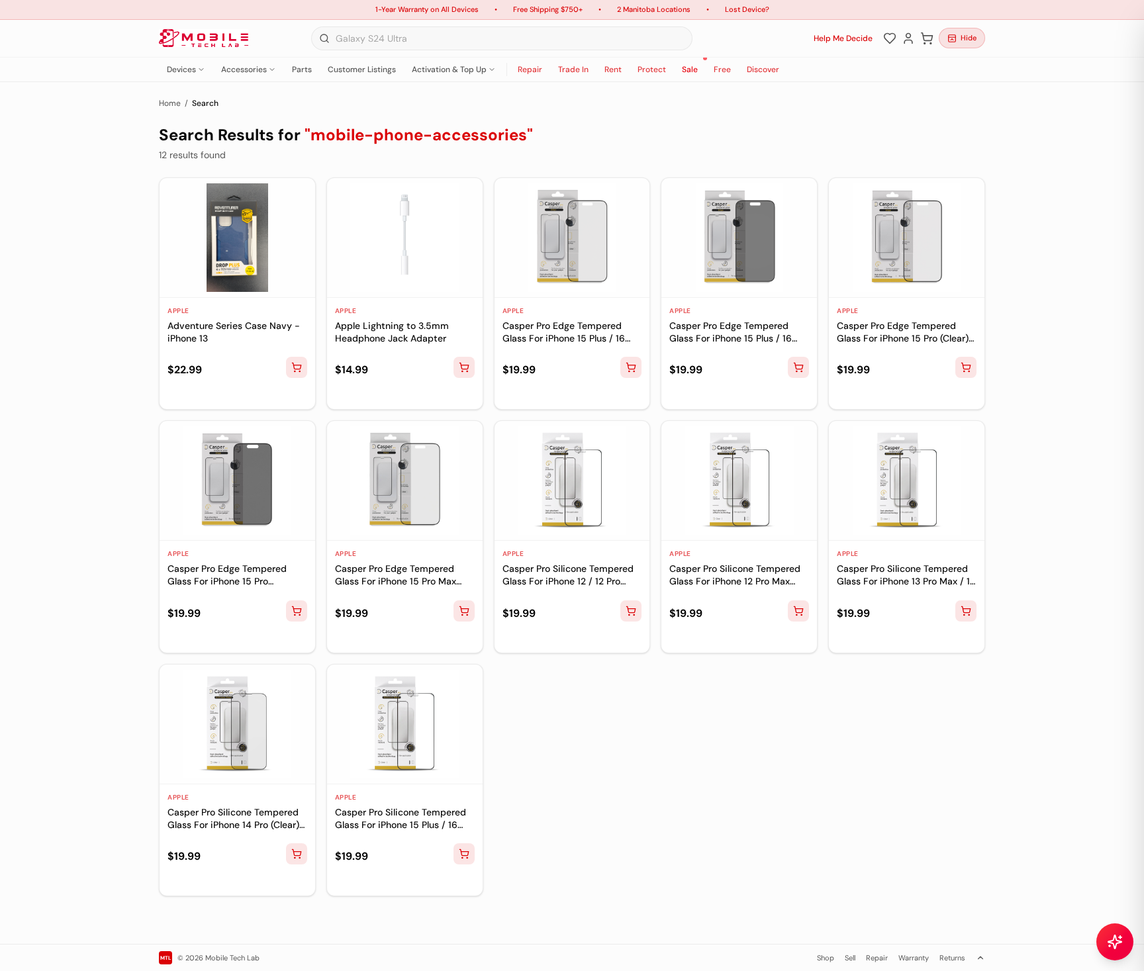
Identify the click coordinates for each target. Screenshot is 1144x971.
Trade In (573, 69)
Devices (181, 69)
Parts (302, 69)
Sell (850, 957)
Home (170, 103)
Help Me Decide (843, 38)
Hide (969, 37)
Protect (652, 69)
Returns (952, 957)
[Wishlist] (889, 38)
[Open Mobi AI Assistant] (1114, 941)
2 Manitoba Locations (654, 9)
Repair (530, 69)
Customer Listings (362, 69)
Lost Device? (747, 9)
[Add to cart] (296, 367)
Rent (613, 69)
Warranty (913, 957)
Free (722, 69)
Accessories (244, 69)
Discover (763, 69)
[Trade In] (197, 394)
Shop (825, 957)
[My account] (908, 38)
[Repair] (176, 394)
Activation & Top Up (449, 69)
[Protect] (218, 394)
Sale (690, 69)
